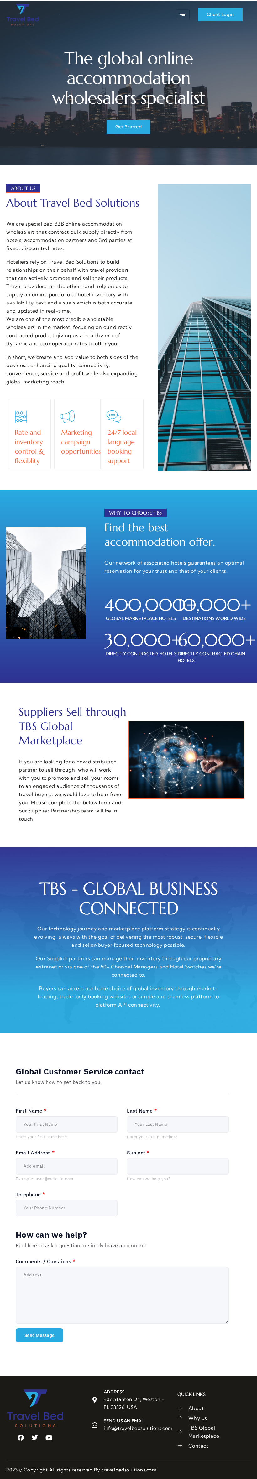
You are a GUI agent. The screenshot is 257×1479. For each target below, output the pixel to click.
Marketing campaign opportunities (81, 441)
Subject (138, 1152)
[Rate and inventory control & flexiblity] (21, 416)
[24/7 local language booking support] (114, 416)
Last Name (142, 1111)
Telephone (30, 1194)
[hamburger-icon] (183, 14)
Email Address (35, 1152)
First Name (31, 1111)
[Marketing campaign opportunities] (67, 416)
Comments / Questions (45, 1261)
